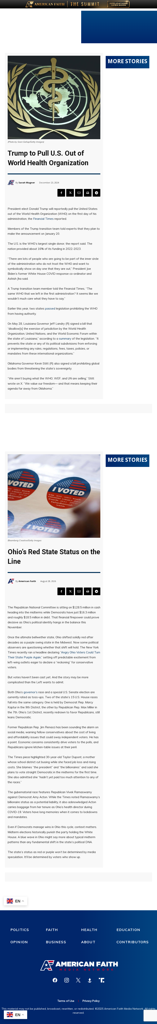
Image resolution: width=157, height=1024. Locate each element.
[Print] (88, 193)
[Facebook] (61, 193)
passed (50, 308)
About (88, 942)
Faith (52, 930)
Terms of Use (65, 1001)
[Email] (79, 193)
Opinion (19, 942)
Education (128, 930)
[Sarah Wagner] (12, 182)
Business (56, 942)
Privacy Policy (91, 1001)
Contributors (133, 942)
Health (89, 930)
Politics (20, 930)
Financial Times (43, 219)
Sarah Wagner (27, 182)
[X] (70, 193)
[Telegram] (96, 193)
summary (65, 338)
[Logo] (78, 965)
